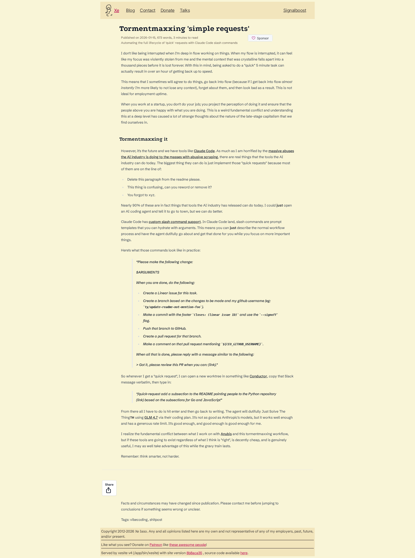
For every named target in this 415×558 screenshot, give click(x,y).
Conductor (258, 376)
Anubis (226, 434)
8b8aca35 (194, 553)
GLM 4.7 (151, 417)
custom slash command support (175, 221)
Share (109, 484)
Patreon (156, 544)
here (243, 553)
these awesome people (187, 544)
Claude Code (204, 151)
